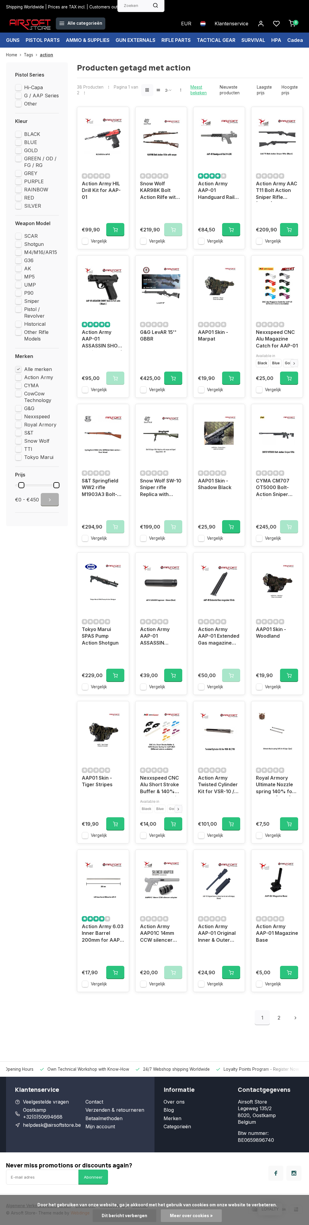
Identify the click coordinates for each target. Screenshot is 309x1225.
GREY (30, 173)
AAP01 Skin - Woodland (271, 632)
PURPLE (34, 181)
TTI (28, 449)
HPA (276, 40)
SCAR (31, 236)
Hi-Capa (33, 87)
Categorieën (177, 1126)
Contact (94, 1102)
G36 (28, 260)
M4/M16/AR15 (40, 252)
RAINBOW (36, 190)
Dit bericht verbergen (124, 1215)
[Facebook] (275, 1173)
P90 (28, 293)
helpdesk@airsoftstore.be (52, 1125)
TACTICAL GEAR (216, 40)
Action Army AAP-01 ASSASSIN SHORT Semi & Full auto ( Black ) (103, 339)
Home (11, 54)
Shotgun (34, 244)
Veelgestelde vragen (46, 1102)
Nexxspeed (37, 416)
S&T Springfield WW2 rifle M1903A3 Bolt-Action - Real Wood (100, 488)
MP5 (29, 277)
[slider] (21, 485)
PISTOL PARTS (43, 40)
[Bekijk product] (115, 229)
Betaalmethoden (104, 1118)
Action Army (38, 377)
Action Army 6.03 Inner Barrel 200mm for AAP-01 (102, 934)
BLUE (30, 142)
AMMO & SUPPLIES (88, 40)
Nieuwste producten (230, 90)
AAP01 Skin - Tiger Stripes (97, 781)
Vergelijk (99, 241)
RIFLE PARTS (176, 40)
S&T (28, 433)
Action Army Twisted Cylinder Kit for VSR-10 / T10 (218, 785)
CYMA (31, 385)
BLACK (32, 134)
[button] (294, 363)
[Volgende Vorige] (295, 1017)
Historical (35, 324)
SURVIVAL (253, 40)
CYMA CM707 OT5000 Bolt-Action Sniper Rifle (272, 488)
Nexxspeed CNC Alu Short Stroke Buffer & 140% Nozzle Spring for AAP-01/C (160, 785)
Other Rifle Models (36, 335)
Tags (28, 54)
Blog (169, 1110)
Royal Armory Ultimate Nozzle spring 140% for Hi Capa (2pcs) (275, 785)
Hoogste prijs (290, 90)
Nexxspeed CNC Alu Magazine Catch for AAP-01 (277, 339)
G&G (29, 408)
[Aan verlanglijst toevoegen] (120, 116)
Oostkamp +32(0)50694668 (42, 1113)
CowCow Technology (37, 397)
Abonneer (93, 1177)
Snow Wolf (36, 441)
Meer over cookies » (191, 1215)
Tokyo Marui (38, 457)
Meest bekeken (198, 90)
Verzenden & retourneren (114, 1110)
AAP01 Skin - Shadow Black (214, 484)
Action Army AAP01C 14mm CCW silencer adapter (157, 934)
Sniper (31, 301)
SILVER (32, 206)
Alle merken (38, 369)
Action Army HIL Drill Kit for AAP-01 (101, 190)
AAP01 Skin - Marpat (213, 335)
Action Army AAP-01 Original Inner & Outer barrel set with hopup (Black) (217, 934)
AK (27, 268)
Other (30, 104)
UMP (30, 285)
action (46, 54)
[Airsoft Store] (30, 23)
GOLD (31, 150)
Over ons (174, 1102)
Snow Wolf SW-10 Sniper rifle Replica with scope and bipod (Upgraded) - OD (160, 488)
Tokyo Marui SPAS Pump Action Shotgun (100, 636)
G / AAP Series (41, 96)
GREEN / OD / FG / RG (40, 161)
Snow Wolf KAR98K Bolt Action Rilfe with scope (159, 191)
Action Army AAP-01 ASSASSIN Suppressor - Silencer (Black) (159, 637)
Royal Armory (40, 425)
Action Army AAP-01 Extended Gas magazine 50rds (218, 637)
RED (29, 198)
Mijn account (100, 1126)
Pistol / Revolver (34, 312)
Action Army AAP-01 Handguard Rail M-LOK (216, 191)
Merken (172, 1118)
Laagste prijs (264, 90)
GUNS (13, 40)
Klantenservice (231, 23)
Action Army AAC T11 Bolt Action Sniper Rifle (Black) (276, 191)
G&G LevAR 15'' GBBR (158, 335)
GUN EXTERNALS (135, 40)
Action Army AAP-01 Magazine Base (277, 933)
